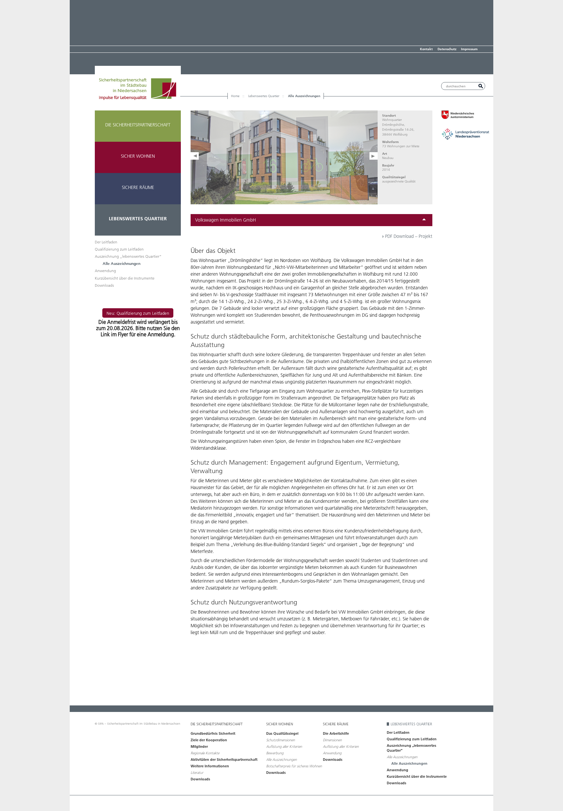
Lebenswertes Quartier (138, 219)
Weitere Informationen (210, 766)
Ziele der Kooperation (209, 740)
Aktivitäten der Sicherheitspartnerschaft (224, 759)
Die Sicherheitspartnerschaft (137, 125)
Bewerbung (274, 753)
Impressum (469, 49)
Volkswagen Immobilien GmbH (225, 220)
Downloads (104, 285)
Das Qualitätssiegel (282, 733)
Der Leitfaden (106, 241)
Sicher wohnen (138, 156)
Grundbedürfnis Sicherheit (213, 733)
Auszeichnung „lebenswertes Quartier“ (128, 256)
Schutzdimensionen (280, 740)
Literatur (197, 772)
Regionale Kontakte (205, 753)
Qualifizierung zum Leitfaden (119, 249)
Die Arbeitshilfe (336, 733)
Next (373, 156)
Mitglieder (199, 746)
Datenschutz (447, 49)
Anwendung (105, 270)
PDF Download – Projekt (407, 236)
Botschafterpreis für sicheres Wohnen (294, 766)
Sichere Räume (138, 187)
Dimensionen (332, 740)
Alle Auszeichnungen (121, 263)
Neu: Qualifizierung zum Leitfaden (138, 313)
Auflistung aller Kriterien (284, 746)
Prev (195, 156)
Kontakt (426, 49)
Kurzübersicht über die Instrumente (124, 278)
